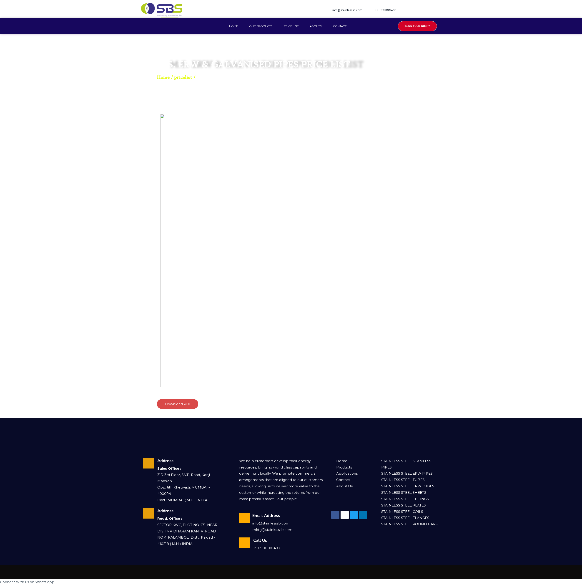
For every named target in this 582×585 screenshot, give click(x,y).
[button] (417, 26)
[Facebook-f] (409, 10)
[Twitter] (428, 10)
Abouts (316, 26)
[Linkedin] (437, 10)
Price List (291, 26)
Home (233, 26)
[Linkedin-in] (363, 515)
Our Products (261, 26)
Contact (339, 26)
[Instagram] (419, 10)
